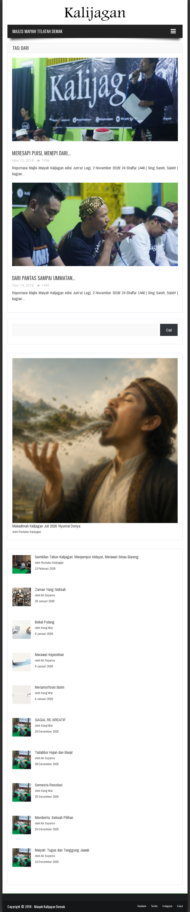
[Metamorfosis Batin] (21, 695)
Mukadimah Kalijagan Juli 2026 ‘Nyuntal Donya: (46, 526)
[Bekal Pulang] (21, 630)
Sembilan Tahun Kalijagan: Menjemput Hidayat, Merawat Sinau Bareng (87, 557)
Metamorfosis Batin (49, 687)
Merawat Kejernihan (49, 654)
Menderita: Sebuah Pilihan (54, 817)
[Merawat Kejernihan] (21, 663)
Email (180, 906)
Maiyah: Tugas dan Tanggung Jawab (62, 850)
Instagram (167, 906)
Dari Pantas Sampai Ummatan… (43, 278)
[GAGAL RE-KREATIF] (21, 728)
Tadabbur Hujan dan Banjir (54, 752)
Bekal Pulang (44, 622)
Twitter (154, 906)
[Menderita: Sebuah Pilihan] (21, 826)
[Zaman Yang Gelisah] (21, 598)
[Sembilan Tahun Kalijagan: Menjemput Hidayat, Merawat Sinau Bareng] (21, 565)
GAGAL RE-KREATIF (50, 719)
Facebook (141, 906)
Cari (169, 330)
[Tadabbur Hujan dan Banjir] (21, 761)
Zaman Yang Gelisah (50, 589)
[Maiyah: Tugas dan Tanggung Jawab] (21, 858)
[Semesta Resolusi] (21, 793)
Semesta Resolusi (48, 785)
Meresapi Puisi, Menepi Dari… (41, 153)
